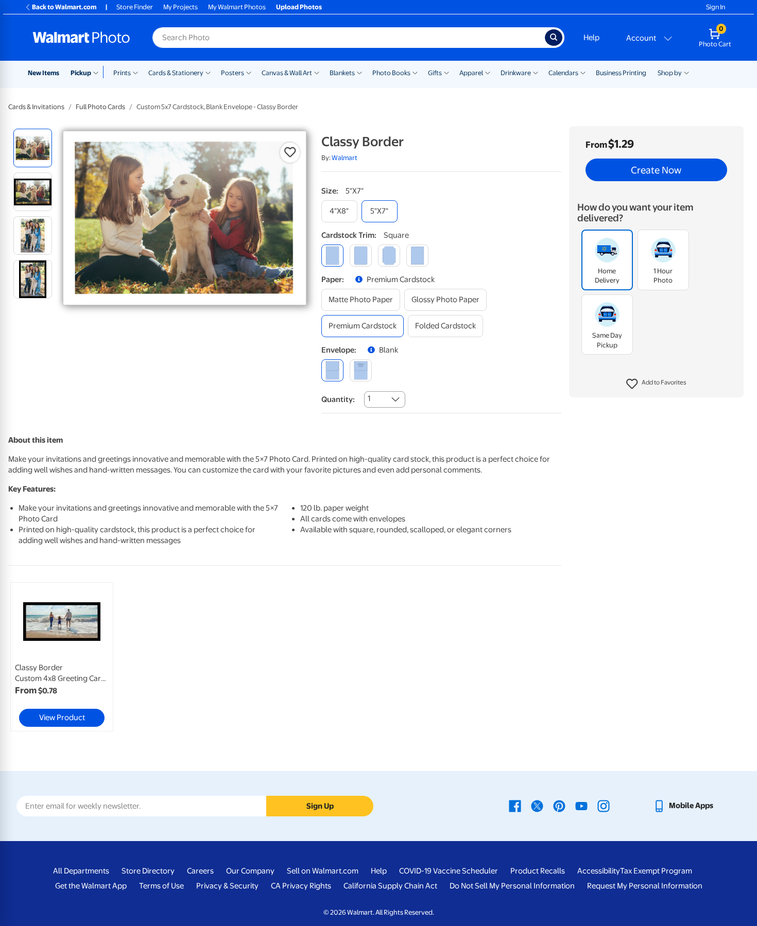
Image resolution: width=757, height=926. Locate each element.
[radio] (32, 148)
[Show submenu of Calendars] (583, 72)
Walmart (344, 158)
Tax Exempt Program (656, 871)
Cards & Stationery (175, 73)
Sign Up (320, 806)
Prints (122, 73)
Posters (232, 73)
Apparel (471, 73)
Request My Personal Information (644, 885)
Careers (200, 871)
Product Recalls (537, 871)
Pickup (81, 73)
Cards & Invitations (36, 107)
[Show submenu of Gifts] (446, 72)
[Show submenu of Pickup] (98, 72)
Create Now (656, 170)
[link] (62, 657)
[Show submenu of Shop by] (686, 72)
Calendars (563, 73)
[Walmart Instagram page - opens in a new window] (603, 805)
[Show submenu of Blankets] (359, 72)
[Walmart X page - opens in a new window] (537, 805)
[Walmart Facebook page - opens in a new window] (515, 805)
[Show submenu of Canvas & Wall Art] (317, 72)
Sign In (715, 7)
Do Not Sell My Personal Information (512, 885)
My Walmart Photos (237, 7)
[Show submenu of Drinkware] (535, 72)
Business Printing (621, 73)
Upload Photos (299, 7)
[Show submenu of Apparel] (488, 72)
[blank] (332, 370)
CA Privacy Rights (301, 885)
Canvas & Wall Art (287, 73)
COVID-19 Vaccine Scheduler (448, 871)
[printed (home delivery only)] (361, 370)
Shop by (670, 73)
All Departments (81, 871)
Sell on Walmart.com (322, 871)
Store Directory (148, 871)
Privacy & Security (227, 885)
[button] (656, 384)
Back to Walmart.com (64, 7)
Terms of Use (161, 885)
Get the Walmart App (91, 885)
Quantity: (338, 399)
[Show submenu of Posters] (249, 72)
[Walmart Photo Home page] (81, 37)
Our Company (250, 871)
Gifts (435, 73)
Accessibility (598, 871)
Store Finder (134, 7)
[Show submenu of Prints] (135, 72)
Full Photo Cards (100, 107)
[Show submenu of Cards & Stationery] (208, 72)
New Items (43, 73)
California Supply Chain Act (390, 885)
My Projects (180, 7)
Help (591, 37)
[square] (332, 255)
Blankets (342, 73)
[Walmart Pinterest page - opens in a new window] (559, 805)
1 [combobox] (369, 398)
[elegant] (389, 255)
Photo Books (391, 73)
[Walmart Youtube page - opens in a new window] (581, 805)
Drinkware (516, 73)
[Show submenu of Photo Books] (415, 72)
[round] (361, 255)
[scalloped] (417, 255)
